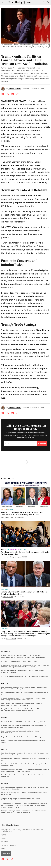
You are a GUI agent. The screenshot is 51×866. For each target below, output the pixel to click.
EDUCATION (5, 652)
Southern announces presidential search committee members (24, 676)
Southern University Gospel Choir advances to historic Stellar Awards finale (24, 793)
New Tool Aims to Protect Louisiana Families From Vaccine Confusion (22, 776)
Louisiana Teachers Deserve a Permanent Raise (19, 661)
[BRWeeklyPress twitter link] (7, 859)
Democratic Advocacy (9, 845)
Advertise (4, 842)
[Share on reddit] (12, 94)
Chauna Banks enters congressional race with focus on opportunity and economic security (21, 704)
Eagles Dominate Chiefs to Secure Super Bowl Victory (21, 737)
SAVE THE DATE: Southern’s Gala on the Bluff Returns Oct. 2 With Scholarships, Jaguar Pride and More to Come (25, 666)
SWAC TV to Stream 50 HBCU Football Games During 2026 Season (25, 722)
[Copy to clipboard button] (17, 94)
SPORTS (4, 718)
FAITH (4, 549)
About (3, 838)
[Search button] (44, 2)
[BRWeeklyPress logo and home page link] (19, 2)
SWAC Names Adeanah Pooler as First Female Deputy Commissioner (20, 732)
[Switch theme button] (48, 2)
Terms (3, 849)
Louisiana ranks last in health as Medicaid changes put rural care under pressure (25, 765)
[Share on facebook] (3, 94)
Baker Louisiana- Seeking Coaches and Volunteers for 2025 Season (23, 741)
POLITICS (4, 683)
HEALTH (4, 509)
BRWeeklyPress (6, 831)
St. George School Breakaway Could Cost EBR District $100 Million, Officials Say (22, 671)
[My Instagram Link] (12, 859)
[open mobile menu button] (2, 2)
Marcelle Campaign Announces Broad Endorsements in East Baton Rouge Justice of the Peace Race (23, 699)
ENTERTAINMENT (15, 549)
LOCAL (8, 549)
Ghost (38, 829)
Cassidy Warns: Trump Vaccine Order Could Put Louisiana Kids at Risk (25, 759)
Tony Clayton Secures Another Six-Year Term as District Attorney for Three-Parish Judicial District (22, 710)
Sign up (3, 835)
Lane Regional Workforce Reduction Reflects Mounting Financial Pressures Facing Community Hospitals (25, 770)
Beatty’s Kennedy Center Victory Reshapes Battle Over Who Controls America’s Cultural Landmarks (23, 811)
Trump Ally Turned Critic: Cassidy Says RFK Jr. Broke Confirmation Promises (20, 799)
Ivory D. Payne (8, 517)
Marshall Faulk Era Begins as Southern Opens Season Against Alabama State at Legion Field (23, 726)
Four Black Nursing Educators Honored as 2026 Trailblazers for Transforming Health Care (24, 754)
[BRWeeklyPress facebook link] (3, 859)
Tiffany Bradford (14, 89)
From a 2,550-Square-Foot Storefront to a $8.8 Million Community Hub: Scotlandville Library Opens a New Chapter (23, 656)
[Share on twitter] (7, 94)
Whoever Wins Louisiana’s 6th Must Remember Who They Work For (24, 693)
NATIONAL (5, 53)
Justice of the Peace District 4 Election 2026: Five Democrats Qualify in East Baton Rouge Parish (24, 688)
